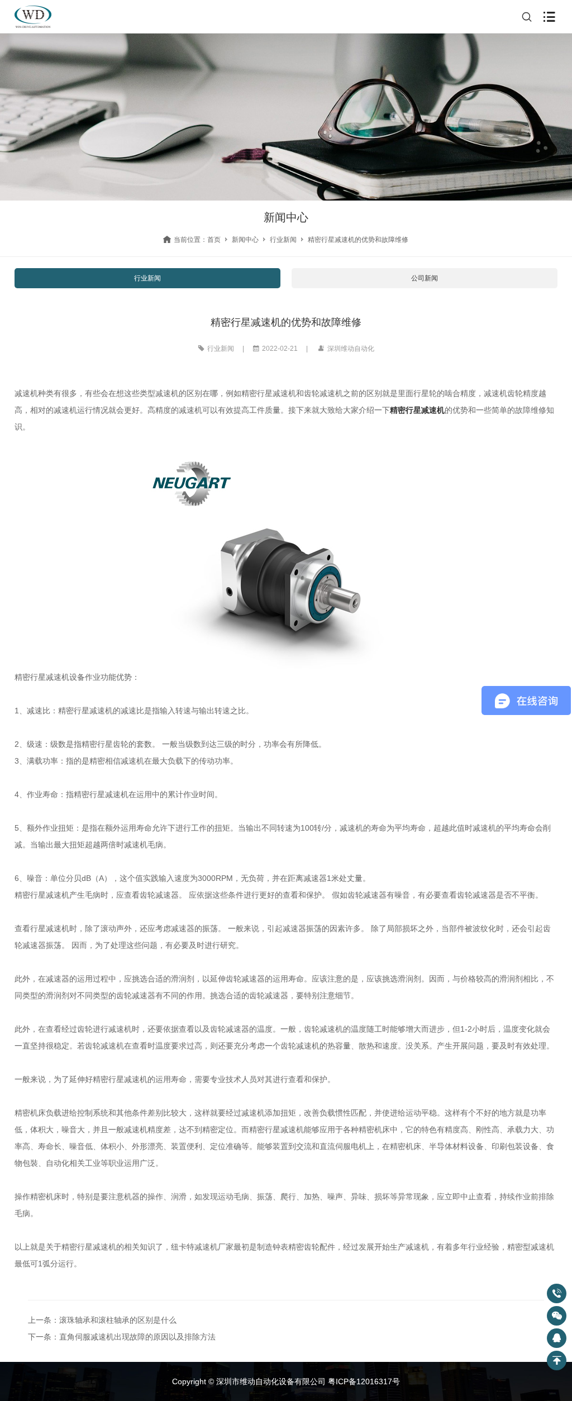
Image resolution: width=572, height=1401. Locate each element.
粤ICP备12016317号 (364, 1381)
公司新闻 (424, 278)
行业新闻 (283, 240)
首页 (214, 240)
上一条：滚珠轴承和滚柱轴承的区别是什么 (102, 1320)
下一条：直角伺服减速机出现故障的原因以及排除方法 (122, 1336)
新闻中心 (245, 240)
